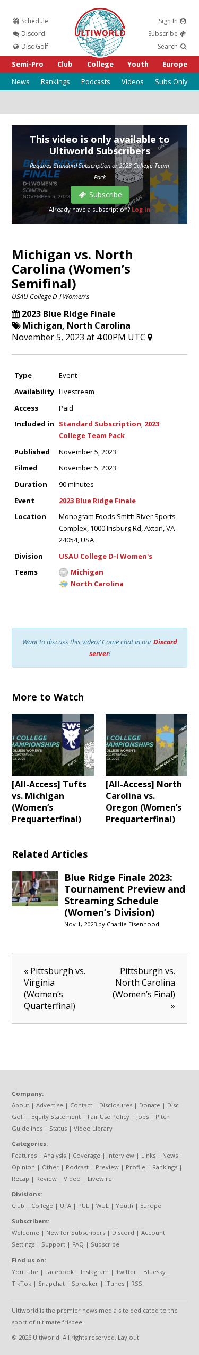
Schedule (34, 20)
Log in (141, 209)
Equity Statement (56, 1117)
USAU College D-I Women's (51, 296)
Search (168, 46)
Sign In (169, 20)
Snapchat (51, 1283)
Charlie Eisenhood (133, 924)
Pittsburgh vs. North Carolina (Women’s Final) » (144, 988)
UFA (65, 1206)
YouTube (25, 1272)
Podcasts (95, 81)
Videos (133, 81)
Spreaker (85, 1283)
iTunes (114, 1283)
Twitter (126, 1272)
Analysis (55, 1155)
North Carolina (99, 325)
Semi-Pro (28, 64)
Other (50, 1167)
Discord (32, 33)
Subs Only (171, 81)
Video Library (93, 1128)
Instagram (95, 1272)
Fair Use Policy (108, 1117)
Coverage (86, 1155)
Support (53, 1244)
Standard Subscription (100, 424)
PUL (83, 1206)
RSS (136, 1283)
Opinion (23, 1167)
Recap (20, 1179)
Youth (138, 64)
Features (24, 1155)
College (100, 64)
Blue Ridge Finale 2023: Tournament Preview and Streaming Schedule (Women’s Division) (124, 895)
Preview (107, 1167)
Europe (174, 64)
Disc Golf (34, 46)
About (20, 1105)
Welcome (25, 1232)
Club (65, 64)
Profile (135, 1167)
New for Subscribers (75, 1232)
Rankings (55, 81)
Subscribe (163, 33)
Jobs (142, 1117)
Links (148, 1155)
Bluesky (154, 1272)
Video (72, 1179)
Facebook (59, 1272)
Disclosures (115, 1105)
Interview (120, 1155)
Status (58, 1128)
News (21, 81)
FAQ (78, 1244)
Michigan (42, 325)
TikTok (21, 1283)
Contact (81, 1105)
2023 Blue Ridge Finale (69, 314)
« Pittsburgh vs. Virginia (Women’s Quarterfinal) (54, 988)
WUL (102, 1206)
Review (46, 1179)
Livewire (100, 1179)
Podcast (77, 1167)
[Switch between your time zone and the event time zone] (150, 337)
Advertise (49, 1105)
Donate (149, 1105)
